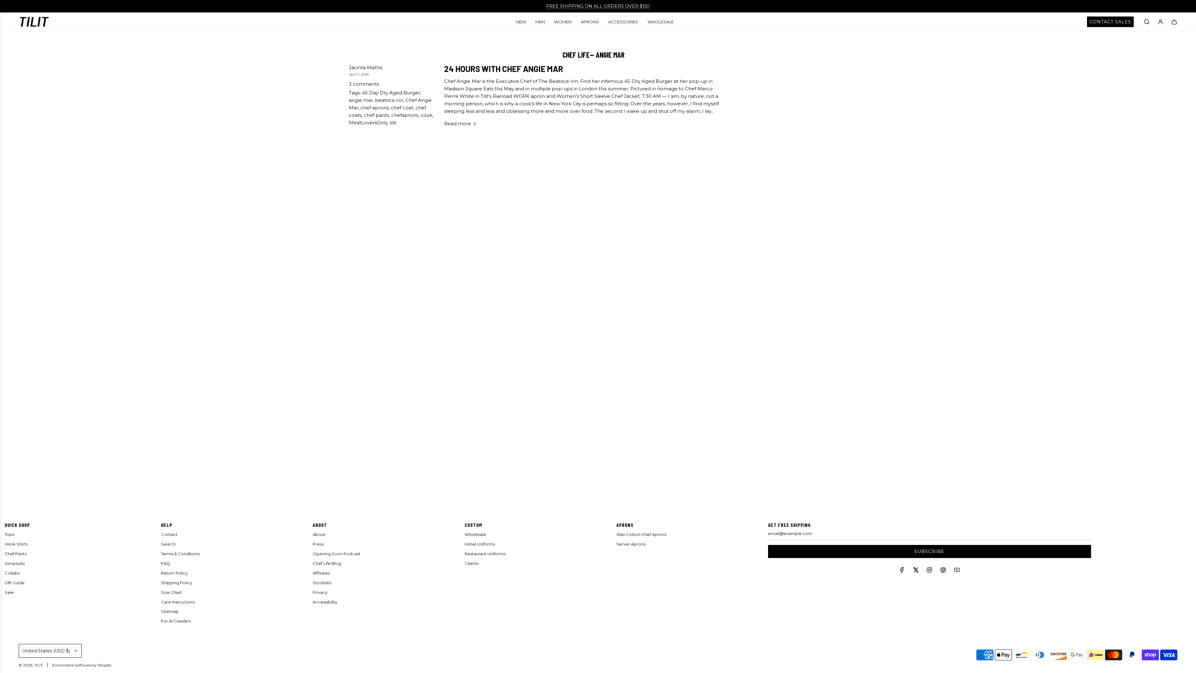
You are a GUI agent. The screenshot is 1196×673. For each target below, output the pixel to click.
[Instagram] (929, 571)
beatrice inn (389, 100)
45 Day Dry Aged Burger (391, 93)
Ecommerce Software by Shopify (82, 665)
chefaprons (404, 115)
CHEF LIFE (576, 54)
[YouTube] (957, 571)
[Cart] (1174, 22)
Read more (457, 123)
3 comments (364, 84)
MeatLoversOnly (368, 123)
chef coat (402, 108)
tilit (393, 123)
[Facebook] (902, 571)
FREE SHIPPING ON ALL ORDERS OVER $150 (598, 6)
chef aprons (374, 108)
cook (426, 115)
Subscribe (929, 551)
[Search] (1147, 22)
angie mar (361, 100)
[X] (916, 571)
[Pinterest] (943, 571)
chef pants (376, 115)
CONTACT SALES (1110, 22)
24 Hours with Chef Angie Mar (503, 69)
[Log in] (1160, 22)
